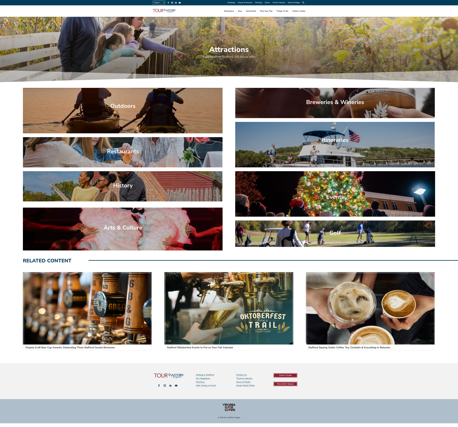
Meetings (258, 3)
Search (303, 3)
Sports (267, 3)
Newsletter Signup (285, 384)
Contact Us (241, 374)
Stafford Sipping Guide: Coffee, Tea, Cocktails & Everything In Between (349, 347)
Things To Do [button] (282, 11)
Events (335, 197)
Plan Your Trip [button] (266, 11)
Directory (200, 382)
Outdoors (122, 106)
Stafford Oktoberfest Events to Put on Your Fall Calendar (200, 347)
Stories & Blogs (294, 3)
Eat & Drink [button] (251, 11)
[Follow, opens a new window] (168, 3)
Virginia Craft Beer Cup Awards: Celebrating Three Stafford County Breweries (70, 347)
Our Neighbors (203, 378)
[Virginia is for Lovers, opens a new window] (229, 411)
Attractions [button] (229, 11)
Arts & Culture (123, 228)
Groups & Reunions (245, 3)
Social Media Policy (245, 385)
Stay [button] (240, 11)
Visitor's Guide (285, 375)
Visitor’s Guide (298, 11)
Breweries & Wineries (335, 102)
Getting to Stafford (205, 374)
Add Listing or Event (206, 385)
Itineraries (335, 140)
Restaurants (123, 151)
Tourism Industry (278, 3)
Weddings (231, 3)
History (123, 185)
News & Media (243, 382)
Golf (335, 233)
